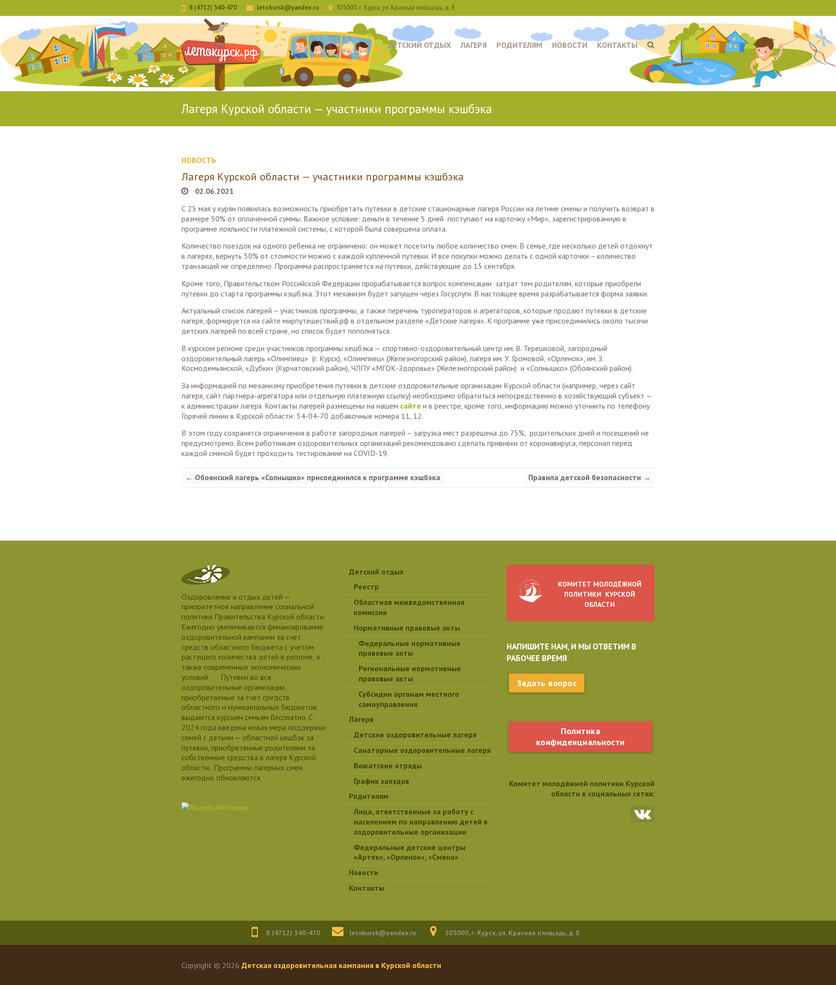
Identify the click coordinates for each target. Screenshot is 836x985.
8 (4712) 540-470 (213, 7)
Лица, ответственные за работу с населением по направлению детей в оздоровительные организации (421, 822)
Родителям (519, 45)
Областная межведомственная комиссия (409, 607)
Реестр (366, 586)
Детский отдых (419, 45)
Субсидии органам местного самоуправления (408, 699)
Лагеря (474, 45)
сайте (410, 406)
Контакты (617, 45)
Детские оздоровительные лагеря (415, 734)
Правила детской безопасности (589, 477)
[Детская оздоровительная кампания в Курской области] (221, 54)
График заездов (381, 781)
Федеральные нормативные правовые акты (409, 648)
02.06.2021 (213, 191)
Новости (569, 45)
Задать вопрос (547, 683)
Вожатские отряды (388, 765)
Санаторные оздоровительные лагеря (422, 750)
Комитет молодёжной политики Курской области (600, 594)
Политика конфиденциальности (580, 736)
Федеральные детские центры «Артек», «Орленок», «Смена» (409, 852)
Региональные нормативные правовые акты (409, 673)
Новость (198, 160)
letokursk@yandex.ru (288, 7)
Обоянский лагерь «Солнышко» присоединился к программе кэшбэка (312, 477)
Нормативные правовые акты (407, 627)
